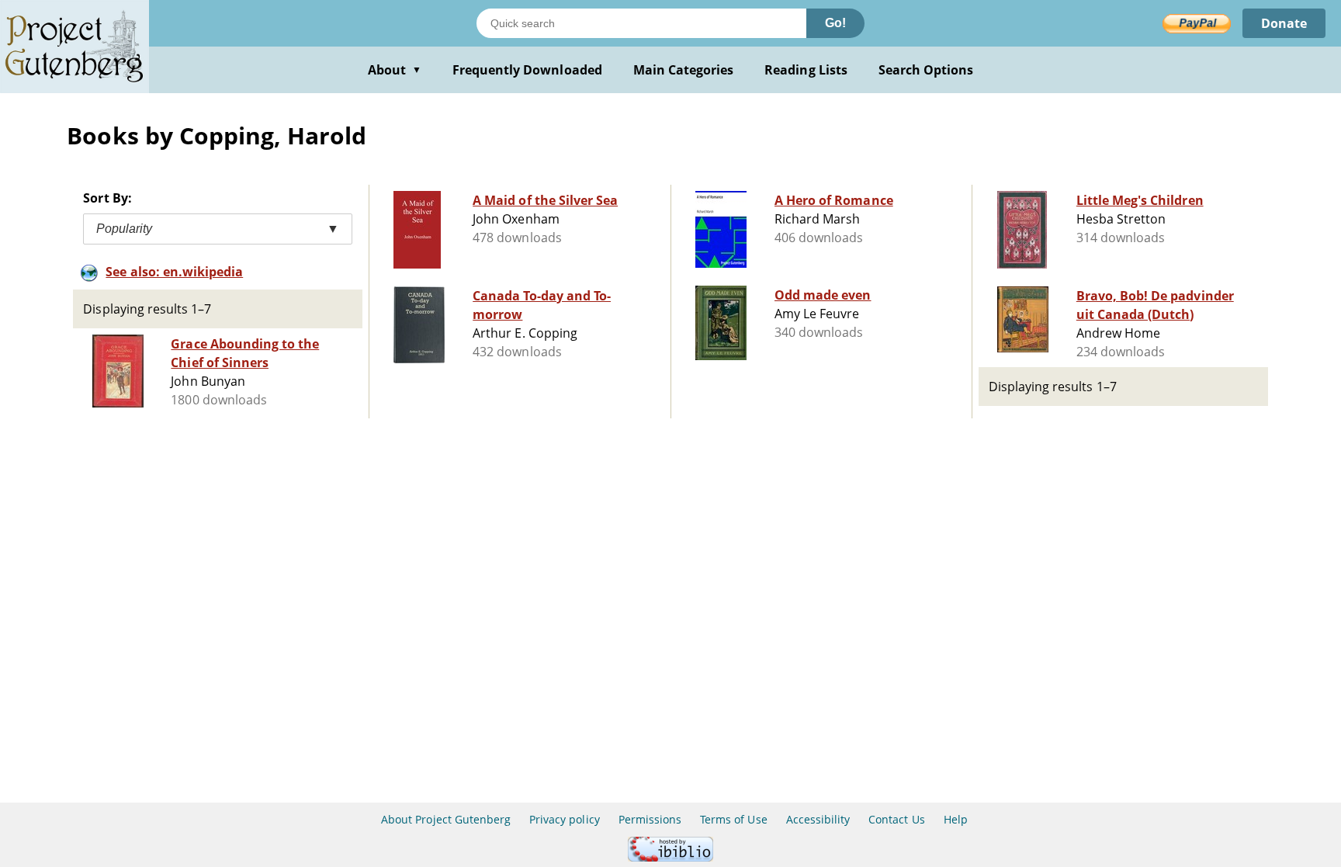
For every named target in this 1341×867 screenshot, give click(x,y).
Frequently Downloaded (527, 69)
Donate (1284, 23)
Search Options (926, 69)
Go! (835, 22)
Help (956, 819)
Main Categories (683, 69)
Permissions (650, 819)
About (394, 69)
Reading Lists (805, 69)
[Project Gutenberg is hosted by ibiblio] (670, 857)
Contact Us (896, 819)
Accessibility (818, 819)
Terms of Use (733, 819)
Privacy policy (564, 819)
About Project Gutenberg (446, 819)
